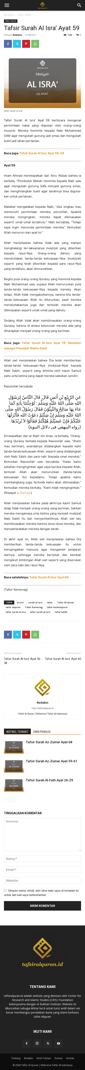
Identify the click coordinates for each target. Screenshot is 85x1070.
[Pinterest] (26, 44)
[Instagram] (37, 1043)
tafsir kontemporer (57, 607)
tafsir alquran (13, 607)
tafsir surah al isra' (40, 611)
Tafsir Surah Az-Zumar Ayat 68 (49, 742)
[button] (79, 5)
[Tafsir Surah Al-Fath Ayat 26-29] (14, 785)
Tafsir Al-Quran (65, 602)
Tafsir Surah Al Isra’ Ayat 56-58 (22, 661)
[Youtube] (58, 1044)
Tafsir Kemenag (34, 607)
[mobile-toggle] (6, 5)
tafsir (50, 602)
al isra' (20, 602)
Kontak (70, 1058)
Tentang (15, 1058)
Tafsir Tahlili (24, 14)
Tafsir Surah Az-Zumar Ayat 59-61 (51, 761)
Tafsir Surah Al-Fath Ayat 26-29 (49, 780)
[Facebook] (8, 44)
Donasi (58, 1058)
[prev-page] (6, 799)
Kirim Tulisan (44, 1058)
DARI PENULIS (42, 731)
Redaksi (17, 34)
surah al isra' (35, 602)
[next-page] (12, 799)
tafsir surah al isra (16, 611)
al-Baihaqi (24, 493)
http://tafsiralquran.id (43, 708)
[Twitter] (17, 44)
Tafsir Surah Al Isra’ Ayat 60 (49, 577)
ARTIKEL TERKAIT (17, 731)
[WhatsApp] (35, 44)
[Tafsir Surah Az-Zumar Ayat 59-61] (14, 766)
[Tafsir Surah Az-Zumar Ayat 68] (14, 747)
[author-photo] (42, 697)
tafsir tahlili (61, 611)
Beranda (9, 14)
